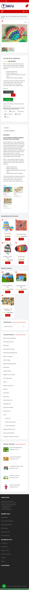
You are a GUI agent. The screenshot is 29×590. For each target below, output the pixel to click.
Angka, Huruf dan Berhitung (9, 338)
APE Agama (6, 345)
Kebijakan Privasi (5, 550)
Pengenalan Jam (7, 403)
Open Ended (6, 396)
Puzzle (7, 16)
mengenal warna (14, 73)
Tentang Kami (4, 543)
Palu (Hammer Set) (7, 400)
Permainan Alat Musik (8, 407)
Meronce (5, 389)
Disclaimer (3, 557)
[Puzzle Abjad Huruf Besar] (18, 189)
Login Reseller (4, 517)
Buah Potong (6, 367)
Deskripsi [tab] (6, 127)
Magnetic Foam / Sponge (9, 374)
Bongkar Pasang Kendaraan (9, 363)
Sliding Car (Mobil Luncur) (9, 429)
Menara (5, 382)
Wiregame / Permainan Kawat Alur (11, 436)
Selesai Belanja (4, 528)
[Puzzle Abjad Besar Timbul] (7, 200)
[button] (25, 22)
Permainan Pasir (7, 411)
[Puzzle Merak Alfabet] (7, 189)
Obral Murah (10, 103)
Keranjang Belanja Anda (6, 524)
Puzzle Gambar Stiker (14, 16)
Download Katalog (5, 535)
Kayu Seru (8, 106)
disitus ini (12, 84)
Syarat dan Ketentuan (6, 554)
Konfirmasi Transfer (5, 532)
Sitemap (3, 561)
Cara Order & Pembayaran (7, 521)
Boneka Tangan (6, 360)
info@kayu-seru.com (7, 506)
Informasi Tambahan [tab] (9, 130)
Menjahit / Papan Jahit (8, 385)
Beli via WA (8, 99)
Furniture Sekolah (7, 371)
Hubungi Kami (4, 546)
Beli (13, 95)
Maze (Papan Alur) (7, 378)
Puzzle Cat (7, 418)
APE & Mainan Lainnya (8, 341)
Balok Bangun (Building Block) (10, 352)
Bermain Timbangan (7, 356)
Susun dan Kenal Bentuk (8, 433)
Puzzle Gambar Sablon (10, 422)
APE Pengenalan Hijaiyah (9, 349)
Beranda (3, 16)
